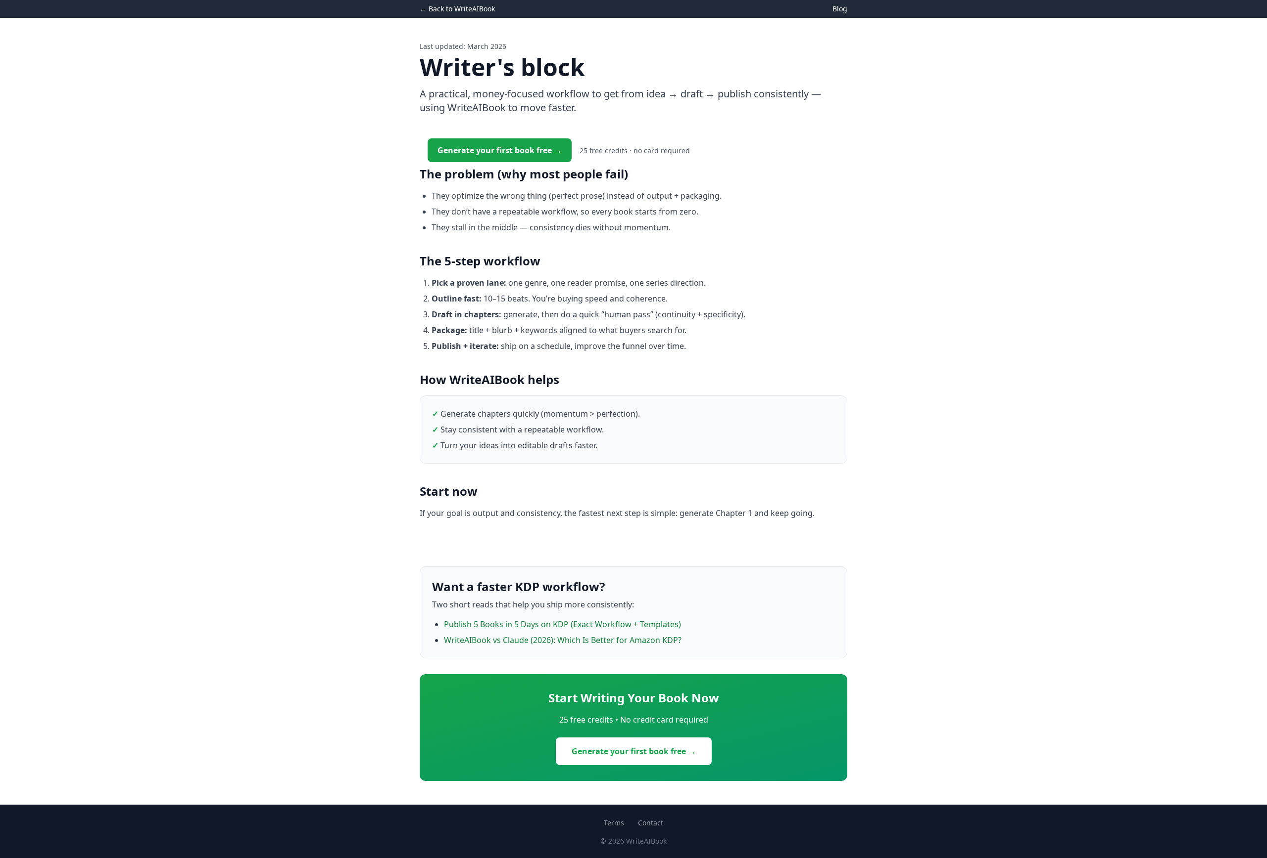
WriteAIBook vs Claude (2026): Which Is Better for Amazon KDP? (563, 640)
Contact (650, 822)
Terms (614, 822)
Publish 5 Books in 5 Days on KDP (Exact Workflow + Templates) (562, 624)
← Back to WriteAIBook (457, 8)
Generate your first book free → (500, 150)
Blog (839, 8)
